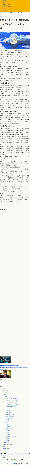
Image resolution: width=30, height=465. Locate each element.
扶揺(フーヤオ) (9, 420)
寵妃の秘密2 (9, 418)
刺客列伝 (8, 410)
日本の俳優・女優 (7, 444)
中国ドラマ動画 (7, 6)
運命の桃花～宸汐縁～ (11, 436)
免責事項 (13, 464)
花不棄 (7, 432)
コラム (4, 394)
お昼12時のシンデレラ (11, 400)
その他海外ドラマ (7, 390)
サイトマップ (6, 8)
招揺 (7, 422)
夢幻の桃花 (8, 412)
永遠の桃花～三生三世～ (12, 426)
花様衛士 (8, 434)
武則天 (7, 424)
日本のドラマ (6, 3)
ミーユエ (8, 408)
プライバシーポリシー (5, 464)
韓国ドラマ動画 (7, 5)
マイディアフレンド (11, 406)
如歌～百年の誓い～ (11, 416)
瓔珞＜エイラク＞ (10, 428)
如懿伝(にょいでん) (10, 414)
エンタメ (5, 392)
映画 (1, 16)
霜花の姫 (8, 440)
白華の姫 (8, 430)
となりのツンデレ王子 (11, 402)
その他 (4, 388)
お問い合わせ (6, 11)
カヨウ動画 (3, 1)
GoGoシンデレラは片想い (12, 398)
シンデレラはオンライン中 (12, 404)
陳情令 (7, 438)
